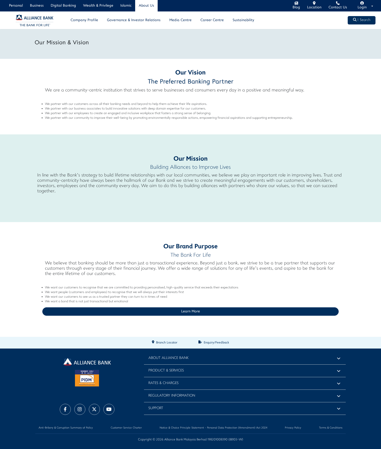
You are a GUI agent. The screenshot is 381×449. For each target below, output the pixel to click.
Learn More (190, 311)
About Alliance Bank (168, 358)
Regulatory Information (171, 396)
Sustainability (243, 20)
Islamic (126, 6)
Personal (16, 6)
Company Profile (84, 20)
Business (37, 6)
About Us (146, 6)
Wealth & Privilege (98, 6)
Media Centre (180, 20)
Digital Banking (63, 6)
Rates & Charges (163, 383)
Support (155, 408)
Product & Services (166, 371)
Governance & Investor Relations (134, 20)
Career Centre (212, 20)
